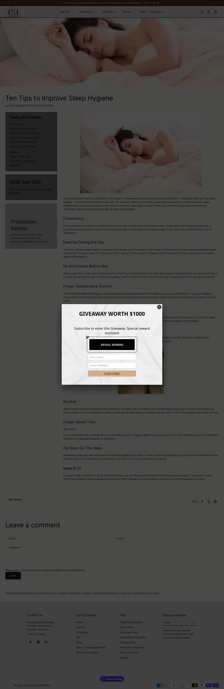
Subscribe (112, 373)
